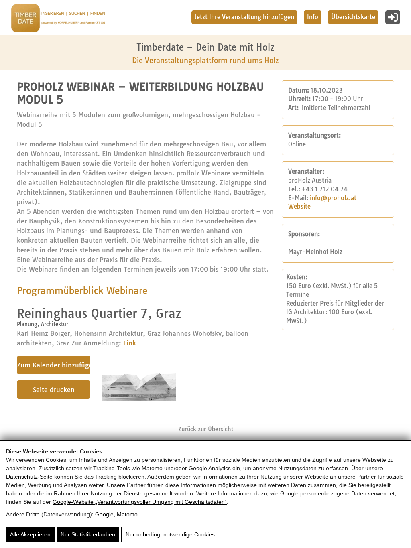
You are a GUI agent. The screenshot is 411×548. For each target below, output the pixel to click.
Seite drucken (54, 390)
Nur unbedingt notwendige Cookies (170, 534)
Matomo (127, 514)
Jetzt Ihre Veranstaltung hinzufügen (244, 17)
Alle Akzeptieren (30, 534)
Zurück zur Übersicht (205, 429)
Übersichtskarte (353, 17)
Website (299, 206)
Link (129, 343)
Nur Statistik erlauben (88, 534)
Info (312, 17)
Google (104, 514)
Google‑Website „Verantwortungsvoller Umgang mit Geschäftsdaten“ (140, 502)
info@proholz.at (333, 198)
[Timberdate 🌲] (58, 19)
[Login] (392, 17)
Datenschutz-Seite (29, 476)
